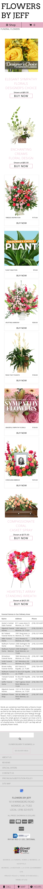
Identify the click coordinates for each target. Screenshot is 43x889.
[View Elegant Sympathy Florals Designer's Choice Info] (21, 55)
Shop (12, 25)
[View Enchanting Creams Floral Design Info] (21, 126)
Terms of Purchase (28, 876)
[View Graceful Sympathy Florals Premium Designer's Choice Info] (21, 405)
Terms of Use (22, 880)
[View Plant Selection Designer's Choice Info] (21, 248)
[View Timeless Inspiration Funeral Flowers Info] (21, 196)
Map (22, 886)
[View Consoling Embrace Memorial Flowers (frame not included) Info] (21, 458)
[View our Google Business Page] (21, 791)
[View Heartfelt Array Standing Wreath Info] (21, 568)
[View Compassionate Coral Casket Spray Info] (21, 504)
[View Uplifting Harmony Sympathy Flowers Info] (21, 300)
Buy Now (21, 96)
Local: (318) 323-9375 (21, 809)
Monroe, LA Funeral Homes (15, 860)
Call (8, 886)
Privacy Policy (11, 876)
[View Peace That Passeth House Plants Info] (21, 353)
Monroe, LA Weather (10, 868)
